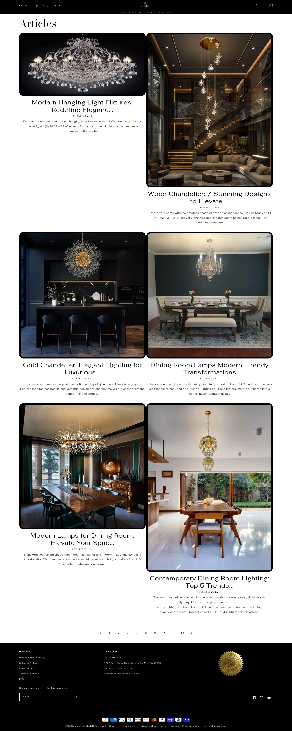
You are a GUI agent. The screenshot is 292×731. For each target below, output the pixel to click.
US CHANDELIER (113, 657)
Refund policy (129, 726)
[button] (256, 5)
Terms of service (169, 726)
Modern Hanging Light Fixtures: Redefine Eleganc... (82, 106)
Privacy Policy (27, 668)
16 (182, 632)
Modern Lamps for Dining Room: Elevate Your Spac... (82, 539)
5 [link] (146, 632)
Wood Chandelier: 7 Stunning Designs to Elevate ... (209, 197)
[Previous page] (100, 633)
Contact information (215, 726)
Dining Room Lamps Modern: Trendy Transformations (209, 368)
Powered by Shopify (106, 726)
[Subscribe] (76, 697)
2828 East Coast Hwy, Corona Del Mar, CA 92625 (132, 663)
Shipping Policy (28, 663)
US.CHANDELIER (84, 726)
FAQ (21, 679)
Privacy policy (148, 726)
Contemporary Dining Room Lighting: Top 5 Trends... (209, 582)
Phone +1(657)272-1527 (118, 668)
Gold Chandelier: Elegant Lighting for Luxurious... (82, 368)
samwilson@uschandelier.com (121, 673)
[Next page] (191, 633)
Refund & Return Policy (32, 657)
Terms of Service (29, 673)
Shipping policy (191, 726)
